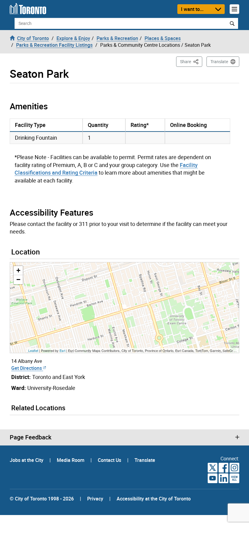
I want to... (192, 9)
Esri (62, 350)
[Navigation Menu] (234, 9)
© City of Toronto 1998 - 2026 (42, 498)
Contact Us (110, 460)
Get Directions (27, 368)
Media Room (71, 460)
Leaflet (33, 350)
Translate (219, 61)
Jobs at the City (27, 460)
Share (191, 61)
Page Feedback (30, 437)
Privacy (95, 498)
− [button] (18, 279)
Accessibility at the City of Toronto (154, 498)
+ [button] (18, 270)
